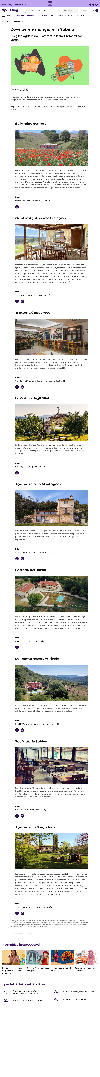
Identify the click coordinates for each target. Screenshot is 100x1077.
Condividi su (15, 90)
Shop (81, 15)
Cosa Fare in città (67, 15)
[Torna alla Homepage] (10, 10)
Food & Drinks (47, 15)
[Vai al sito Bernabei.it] (50, 3)
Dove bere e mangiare (26, 15)
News (9, 15)
